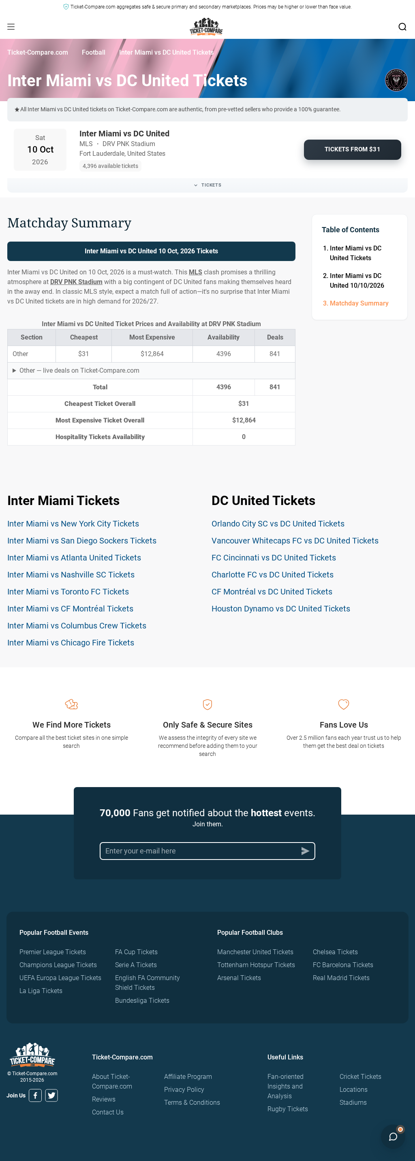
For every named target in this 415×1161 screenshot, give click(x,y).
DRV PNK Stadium (76, 282)
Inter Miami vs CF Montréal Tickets (70, 608)
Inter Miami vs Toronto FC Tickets (68, 591)
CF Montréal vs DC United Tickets (272, 591)
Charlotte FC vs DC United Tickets (273, 574)
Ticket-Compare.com (37, 52)
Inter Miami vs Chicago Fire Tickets (70, 642)
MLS (195, 272)
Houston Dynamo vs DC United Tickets (281, 608)
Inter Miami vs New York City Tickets (73, 523)
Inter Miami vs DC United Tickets (355, 253)
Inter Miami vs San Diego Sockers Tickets (81, 540)
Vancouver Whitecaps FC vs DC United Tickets (295, 540)
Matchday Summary (359, 303)
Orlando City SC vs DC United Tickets (278, 523)
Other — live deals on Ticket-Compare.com (79, 370)
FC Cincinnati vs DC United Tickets (274, 557)
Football (93, 52)
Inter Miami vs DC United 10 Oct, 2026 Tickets (151, 251)
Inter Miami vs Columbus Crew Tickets (76, 625)
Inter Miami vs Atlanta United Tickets (74, 557)
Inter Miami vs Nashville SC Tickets (71, 574)
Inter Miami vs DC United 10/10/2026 (357, 280)
